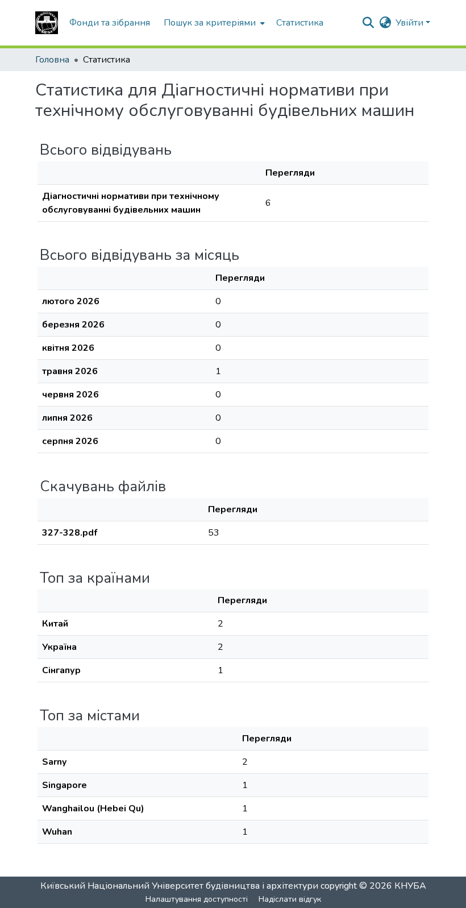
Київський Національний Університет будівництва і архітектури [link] (179, 886)
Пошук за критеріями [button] (210, 22)
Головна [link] (52, 59)
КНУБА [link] (410, 886)
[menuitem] (213, 22)
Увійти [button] (411, 22)
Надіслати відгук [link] (290, 899)
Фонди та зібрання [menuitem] (109, 22)
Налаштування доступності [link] (196, 899)
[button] (46, 22)
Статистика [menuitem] (299, 22)
